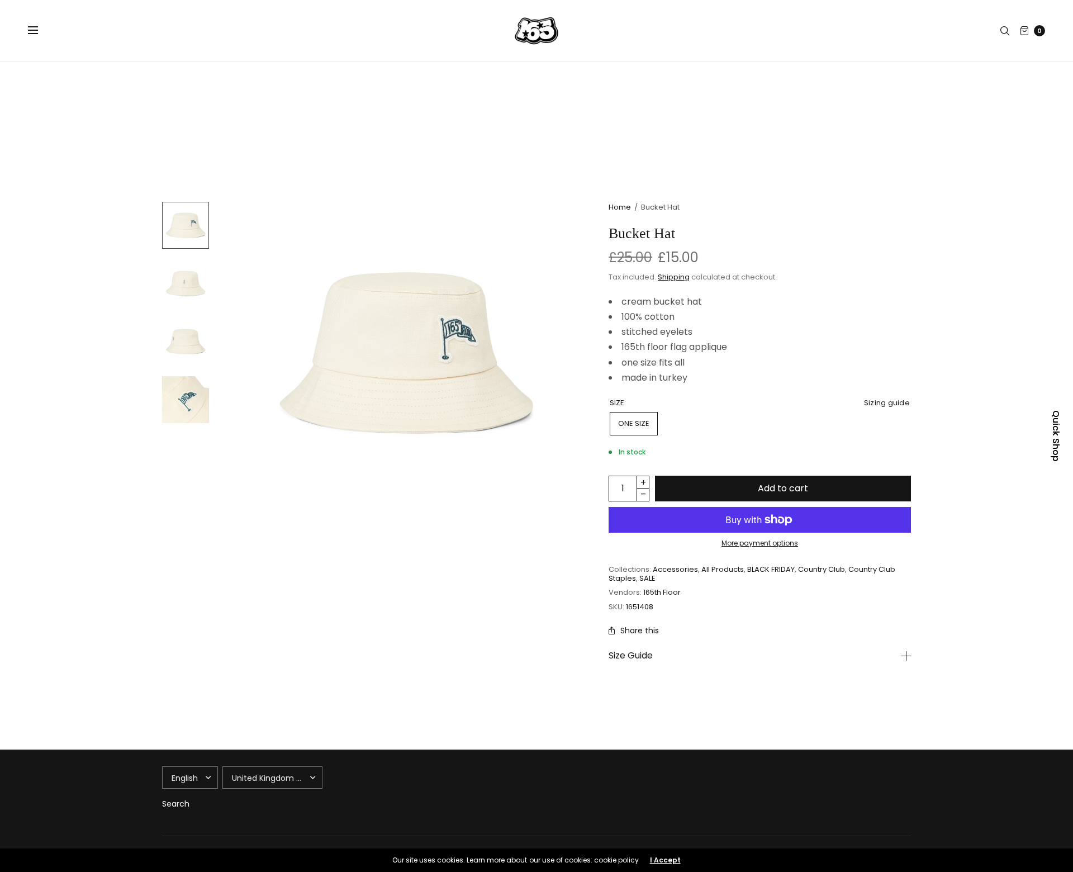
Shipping (674, 277)
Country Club (821, 569)
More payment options (759, 543)
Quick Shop (1055, 436)
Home (620, 207)
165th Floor (662, 592)
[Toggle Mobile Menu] (40, 30)
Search (175, 803)
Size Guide (631, 655)
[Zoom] (406, 353)
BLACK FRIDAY (771, 569)
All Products (722, 569)
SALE (647, 578)
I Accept (665, 860)
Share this (639, 630)
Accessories (675, 569)
